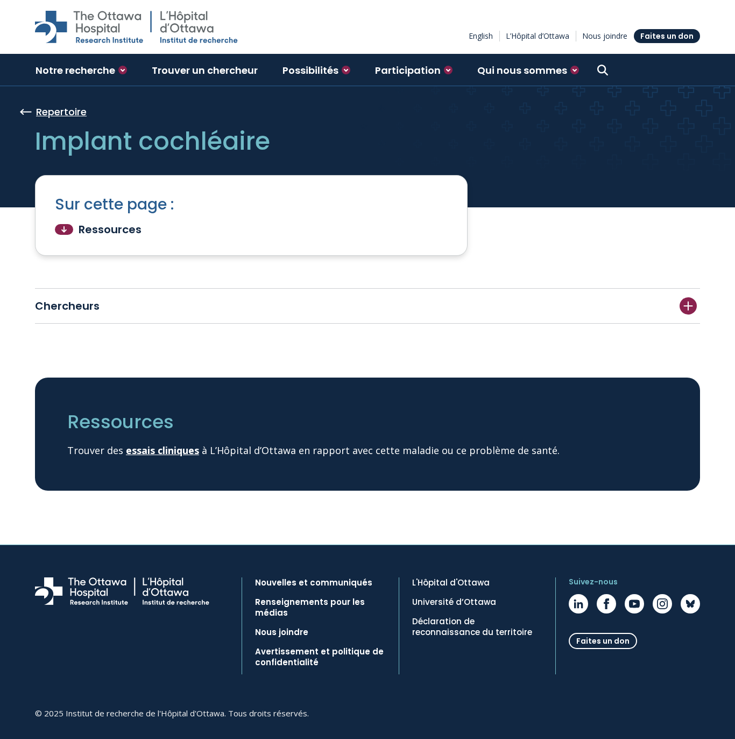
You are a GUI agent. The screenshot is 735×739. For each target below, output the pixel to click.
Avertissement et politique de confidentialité (319, 657)
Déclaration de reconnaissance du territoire (472, 627)
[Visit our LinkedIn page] (578, 603)
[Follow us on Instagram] (662, 603)
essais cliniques (162, 450)
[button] (81, 70)
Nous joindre (604, 36)
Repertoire (61, 112)
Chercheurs (67, 305)
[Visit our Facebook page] (606, 603)
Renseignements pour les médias (310, 607)
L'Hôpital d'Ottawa (451, 582)
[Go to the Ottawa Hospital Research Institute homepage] (136, 27)
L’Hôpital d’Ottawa (537, 36)
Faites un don (667, 36)
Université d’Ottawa (454, 602)
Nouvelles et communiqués (313, 582)
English (481, 36)
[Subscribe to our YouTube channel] (634, 603)
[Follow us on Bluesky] (690, 603)
